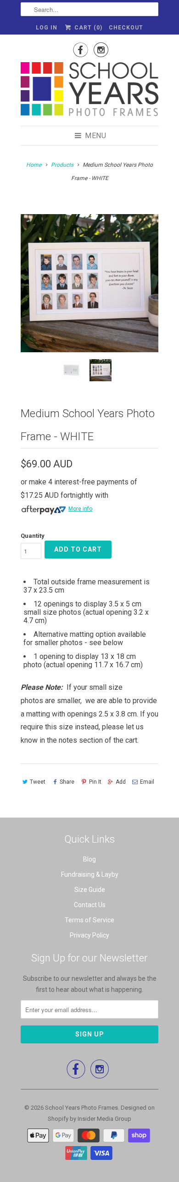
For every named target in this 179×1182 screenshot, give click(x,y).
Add (121, 782)
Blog (89, 859)
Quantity (33, 535)
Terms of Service (89, 920)
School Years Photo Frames (81, 1107)
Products (62, 165)
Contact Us (90, 904)
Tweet (37, 782)
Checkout (126, 27)
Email (147, 782)
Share (67, 782)
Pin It (95, 782)
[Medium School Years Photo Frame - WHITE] (89, 283)
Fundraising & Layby (89, 874)
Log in (46, 27)
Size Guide (89, 889)
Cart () (87, 27)
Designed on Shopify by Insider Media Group (101, 1113)
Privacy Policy (89, 935)
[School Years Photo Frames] (89, 90)
